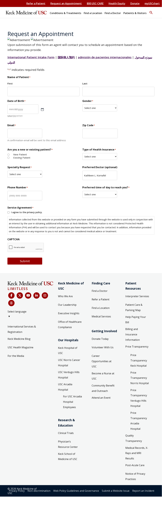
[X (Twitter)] (20, 295)
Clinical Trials (66, 433)
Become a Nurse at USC (103, 376)
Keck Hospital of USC (67, 350)
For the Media (16, 356)
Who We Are (65, 296)
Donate (135, 3)
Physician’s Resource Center (68, 444)
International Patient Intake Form (31, 57)
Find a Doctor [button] (113, 13)
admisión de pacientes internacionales (104, 57)
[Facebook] (11, 295)
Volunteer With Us (102, 347)
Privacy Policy (17, 490)
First (10, 83)
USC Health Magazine (20, 347)
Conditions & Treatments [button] (65, 13)
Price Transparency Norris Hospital (139, 378)
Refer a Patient (35, 3)
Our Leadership (67, 305)
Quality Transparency (133, 438)
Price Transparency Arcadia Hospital (138, 420)
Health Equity (117, 3)
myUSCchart (152, 3)
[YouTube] (28, 295)
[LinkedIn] (36, 295)
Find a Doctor (99, 291)
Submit (25, 261)
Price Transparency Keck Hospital (138, 360)
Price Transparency (136, 346)
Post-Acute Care (134, 465)
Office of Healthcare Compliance (70, 324)
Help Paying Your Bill (135, 319)
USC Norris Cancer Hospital (69, 362)
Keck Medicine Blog (19, 339)
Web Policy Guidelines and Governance (76, 490)
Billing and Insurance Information (132, 334)
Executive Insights (68, 313)
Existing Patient (21, 157)
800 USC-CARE (95, 3)
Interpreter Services (137, 296)
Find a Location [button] (93, 13)
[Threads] (11, 303)
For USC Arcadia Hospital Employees (72, 402)
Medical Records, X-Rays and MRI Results (136, 453)
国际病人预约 (66, 57)
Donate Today (100, 339)
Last (84, 83)
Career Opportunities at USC (101, 361)
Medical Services (101, 316)
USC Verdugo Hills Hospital (68, 374)
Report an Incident (143, 490)
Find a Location (101, 308)
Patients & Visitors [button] (135, 13)
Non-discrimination (39, 490)
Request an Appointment (66, 3)
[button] (151, 11)
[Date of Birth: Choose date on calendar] (42, 109)
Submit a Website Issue (115, 490)
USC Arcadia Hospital (65, 387)
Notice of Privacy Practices (135, 476)
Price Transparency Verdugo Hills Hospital (138, 398)
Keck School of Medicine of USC (67, 456)
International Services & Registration (22, 329)
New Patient (20, 154)
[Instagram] (45, 295)
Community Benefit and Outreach (103, 388)
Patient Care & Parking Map (133, 307)
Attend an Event (101, 397)
